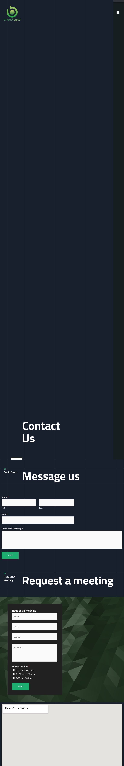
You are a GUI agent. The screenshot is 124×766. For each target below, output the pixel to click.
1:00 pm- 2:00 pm (24, 678)
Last (40, 508)
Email (5, 514)
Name (5, 497)
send (10, 555)
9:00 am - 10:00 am (25, 670)
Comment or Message (12, 528)
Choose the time (20, 666)
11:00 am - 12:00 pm (25, 674)
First (3, 508)
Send (20, 686)
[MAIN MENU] (118, 12)
